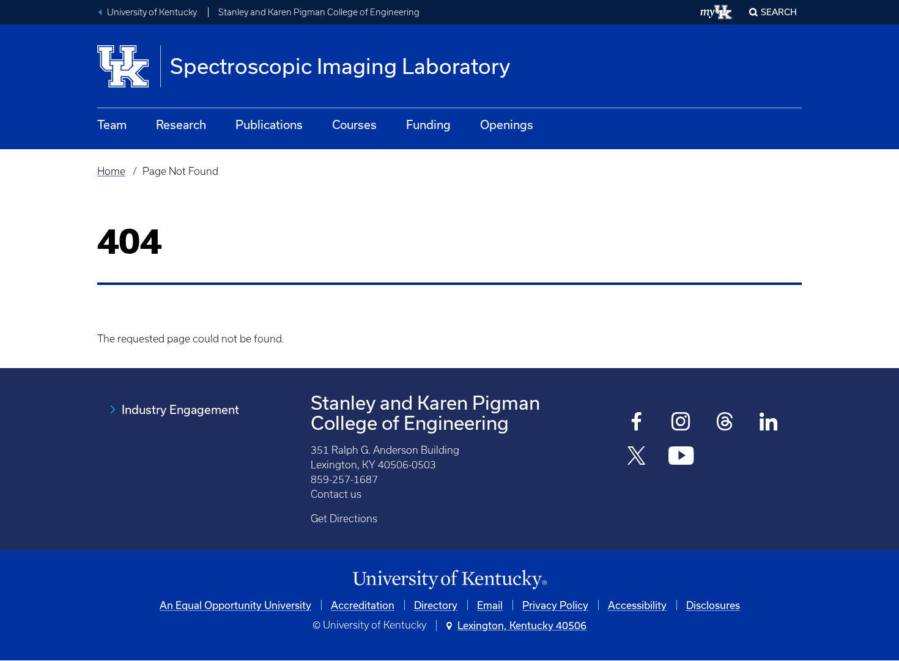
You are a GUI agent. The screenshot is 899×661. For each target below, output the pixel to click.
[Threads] (725, 423)
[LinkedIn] (769, 423)
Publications (269, 124)
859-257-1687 (344, 479)
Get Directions (344, 518)
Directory (435, 605)
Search (779, 12)
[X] (637, 457)
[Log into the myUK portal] (717, 12)
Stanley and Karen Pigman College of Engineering (319, 12)
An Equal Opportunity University (235, 605)
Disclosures (713, 605)
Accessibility (637, 605)
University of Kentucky (152, 12)
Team (112, 124)
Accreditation (362, 605)
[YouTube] (681, 457)
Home (111, 171)
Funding (428, 124)
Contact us (336, 494)
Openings (506, 124)
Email (490, 605)
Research (181, 124)
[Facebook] (637, 423)
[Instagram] (681, 423)
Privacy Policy (555, 605)
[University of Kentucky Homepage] (449, 580)
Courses (354, 124)
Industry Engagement (180, 409)
